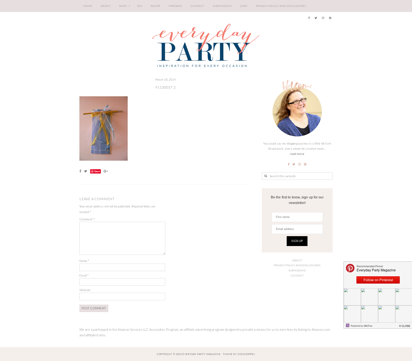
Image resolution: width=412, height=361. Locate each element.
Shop (123, 6)
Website (85, 290)
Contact (197, 6)
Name (84, 261)
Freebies (175, 6)
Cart (244, 6)
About (106, 6)
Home (87, 6)
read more (297, 154)
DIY (139, 6)
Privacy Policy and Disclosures (281, 6)
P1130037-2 (165, 87)
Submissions (222, 6)
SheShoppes (246, 354)
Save (97, 171)
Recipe (156, 6)
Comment (87, 219)
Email (84, 275)
